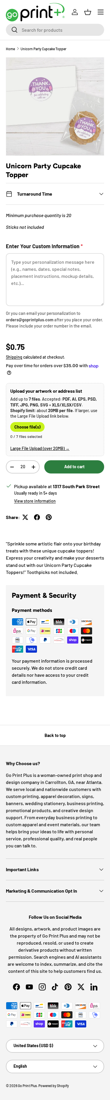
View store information (35, 500)
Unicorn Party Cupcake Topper (43, 49)
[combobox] (55, 30)
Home (10, 49)
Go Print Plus (27, 1086)
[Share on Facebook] (37, 517)
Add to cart (74, 466)
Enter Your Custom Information (44, 246)
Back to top (55, 735)
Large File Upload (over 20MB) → (40, 448)
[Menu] (100, 12)
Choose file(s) (27, 426)
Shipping (14, 357)
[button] (87, 12)
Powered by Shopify (53, 1086)
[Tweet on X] (25, 517)
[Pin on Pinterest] (49, 517)
